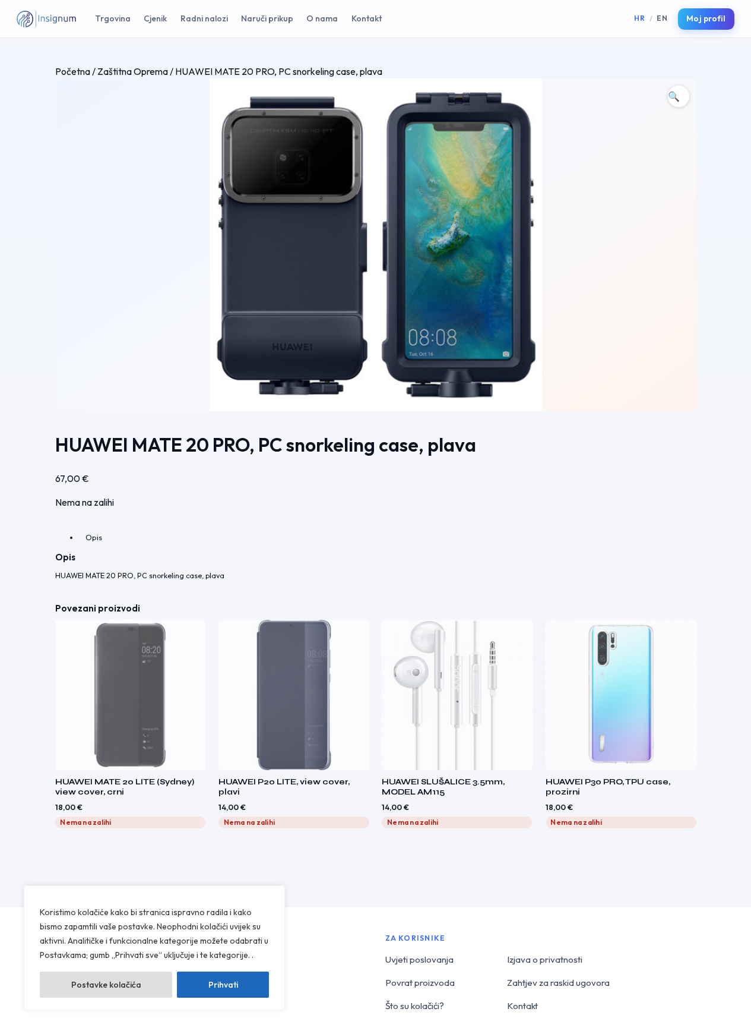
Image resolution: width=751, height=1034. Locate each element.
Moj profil (705, 18)
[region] (154, 947)
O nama (322, 18)
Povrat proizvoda (420, 982)
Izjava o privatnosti (544, 959)
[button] (678, 96)
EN (662, 18)
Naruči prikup (267, 18)
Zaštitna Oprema (132, 71)
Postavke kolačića (106, 984)
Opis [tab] (93, 537)
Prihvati (223, 984)
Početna (72, 71)
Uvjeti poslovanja (419, 959)
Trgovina (113, 18)
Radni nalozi (204, 18)
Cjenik (155, 18)
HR (639, 18)
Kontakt (366, 18)
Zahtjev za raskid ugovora (558, 982)
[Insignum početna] (46, 19)
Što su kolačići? (414, 1005)
